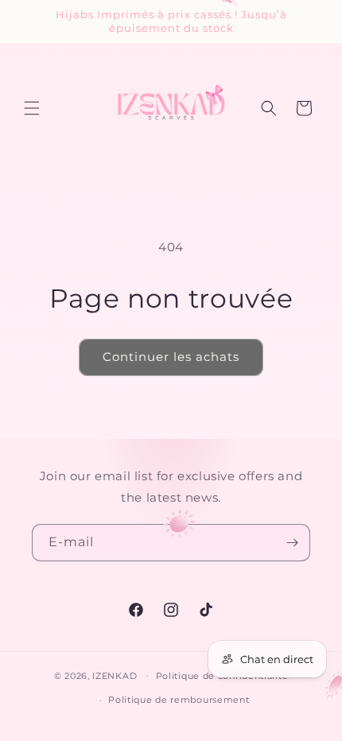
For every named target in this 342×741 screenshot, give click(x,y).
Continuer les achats (171, 356)
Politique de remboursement (178, 699)
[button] (31, 108)
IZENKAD (114, 675)
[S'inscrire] (291, 542)
